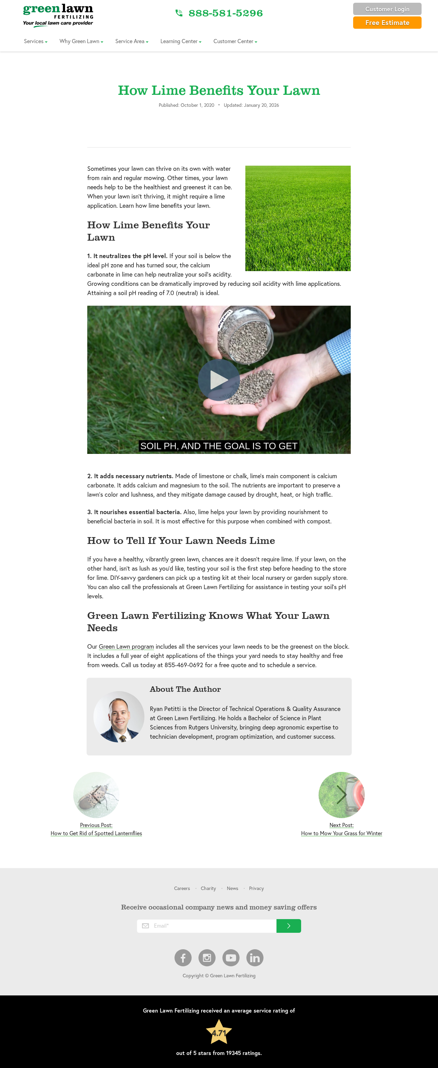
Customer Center (233, 40)
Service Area (129, 40)
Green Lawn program (126, 646)
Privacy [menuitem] (256, 888)
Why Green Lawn (79, 40)
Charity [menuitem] (208, 888)
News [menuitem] (232, 888)
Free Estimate (387, 22)
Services (33, 40)
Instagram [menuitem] (207, 957)
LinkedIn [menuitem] (254, 957)
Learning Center (178, 40)
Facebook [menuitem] (183, 957)
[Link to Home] (58, 15)
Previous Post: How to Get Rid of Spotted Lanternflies (96, 829)
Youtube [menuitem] (231, 957)
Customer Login (387, 9)
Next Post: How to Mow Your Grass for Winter (341, 829)
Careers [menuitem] (182, 888)
